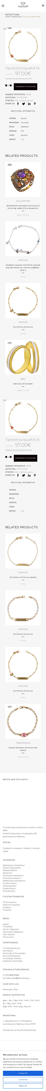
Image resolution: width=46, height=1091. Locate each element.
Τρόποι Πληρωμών (11, 929)
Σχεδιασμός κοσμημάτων (14, 865)
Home (7, 17)
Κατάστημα (16, 17)
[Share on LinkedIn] (29, 104)
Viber (16, 989)
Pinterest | (27, 848)
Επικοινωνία (8, 937)
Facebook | (8, 848)
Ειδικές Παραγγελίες (12, 868)
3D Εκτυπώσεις (9, 902)
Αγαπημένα (8, 951)
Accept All (23, 1073)
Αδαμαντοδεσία (10, 870)
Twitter (5, 851)
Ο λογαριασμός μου (11, 948)
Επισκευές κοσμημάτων (13, 875)
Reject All (23, 1086)
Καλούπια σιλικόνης (11, 905)
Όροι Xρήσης (9, 934)
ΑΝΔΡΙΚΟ (25, 127)
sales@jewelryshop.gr (20, 978)
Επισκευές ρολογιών (12, 878)
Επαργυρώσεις (9, 886)
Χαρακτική (7, 873)
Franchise (7, 910)
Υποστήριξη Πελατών (12, 958)
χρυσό (30, 101)
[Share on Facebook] (18, 104)
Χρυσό (24, 118)
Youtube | (36, 848)
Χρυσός (24, 135)
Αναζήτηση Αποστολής (12, 961)
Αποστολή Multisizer (11, 956)
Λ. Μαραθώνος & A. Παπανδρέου (17, 1021)
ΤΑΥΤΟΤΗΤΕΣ (22, 97)
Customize (23, 1079)
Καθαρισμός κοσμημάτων (14, 881)
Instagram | (18, 848)
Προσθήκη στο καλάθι (25, 86)
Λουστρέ (25, 123)
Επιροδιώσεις (9, 891)
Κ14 (16, 101)
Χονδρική (7, 907)
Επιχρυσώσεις (9, 888)
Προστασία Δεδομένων (13, 932)
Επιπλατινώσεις (10, 883)
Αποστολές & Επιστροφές (14, 953)
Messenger (7, 989)
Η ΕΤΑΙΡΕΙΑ (7, 927)
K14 (22, 131)
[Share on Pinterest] (35, 104)
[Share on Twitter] (23, 104)
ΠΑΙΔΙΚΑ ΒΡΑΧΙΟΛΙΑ (23, 743)
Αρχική (6, 924)
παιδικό (22, 101)
